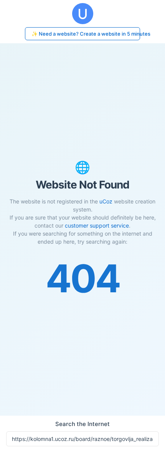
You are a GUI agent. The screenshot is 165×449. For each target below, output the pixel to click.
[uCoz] (82, 13)
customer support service (97, 225)
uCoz (105, 201)
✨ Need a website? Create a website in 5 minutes (85, 34)
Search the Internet (82, 424)
